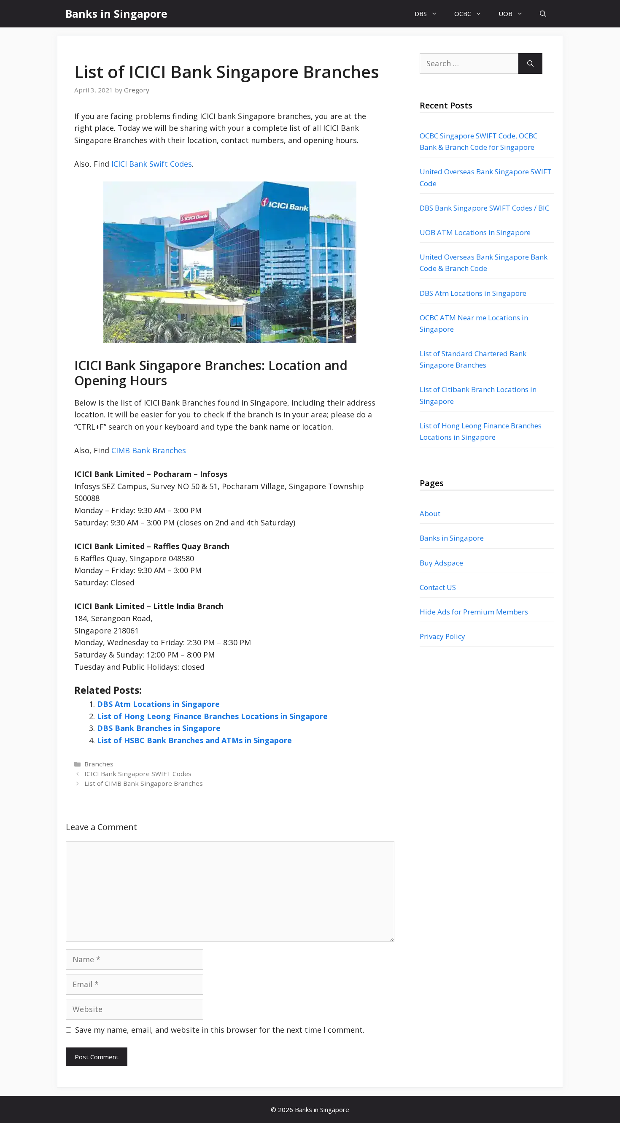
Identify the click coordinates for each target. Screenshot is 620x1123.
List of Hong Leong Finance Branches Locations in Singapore (212, 716)
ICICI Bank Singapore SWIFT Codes (137, 773)
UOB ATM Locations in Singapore (475, 232)
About (430, 513)
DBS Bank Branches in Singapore (159, 728)
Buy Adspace (441, 563)
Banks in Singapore (116, 13)
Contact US (438, 587)
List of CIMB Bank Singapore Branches (143, 783)
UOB (505, 13)
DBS (421, 13)
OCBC (462, 13)
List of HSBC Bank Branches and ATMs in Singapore (194, 740)
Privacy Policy (442, 636)
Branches (98, 764)
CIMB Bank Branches (148, 450)
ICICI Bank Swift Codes (151, 164)
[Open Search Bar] (543, 13)
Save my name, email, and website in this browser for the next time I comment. (219, 1030)
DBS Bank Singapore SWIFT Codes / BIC (484, 208)
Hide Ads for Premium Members (474, 612)
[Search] (530, 63)
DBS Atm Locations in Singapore (158, 704)
